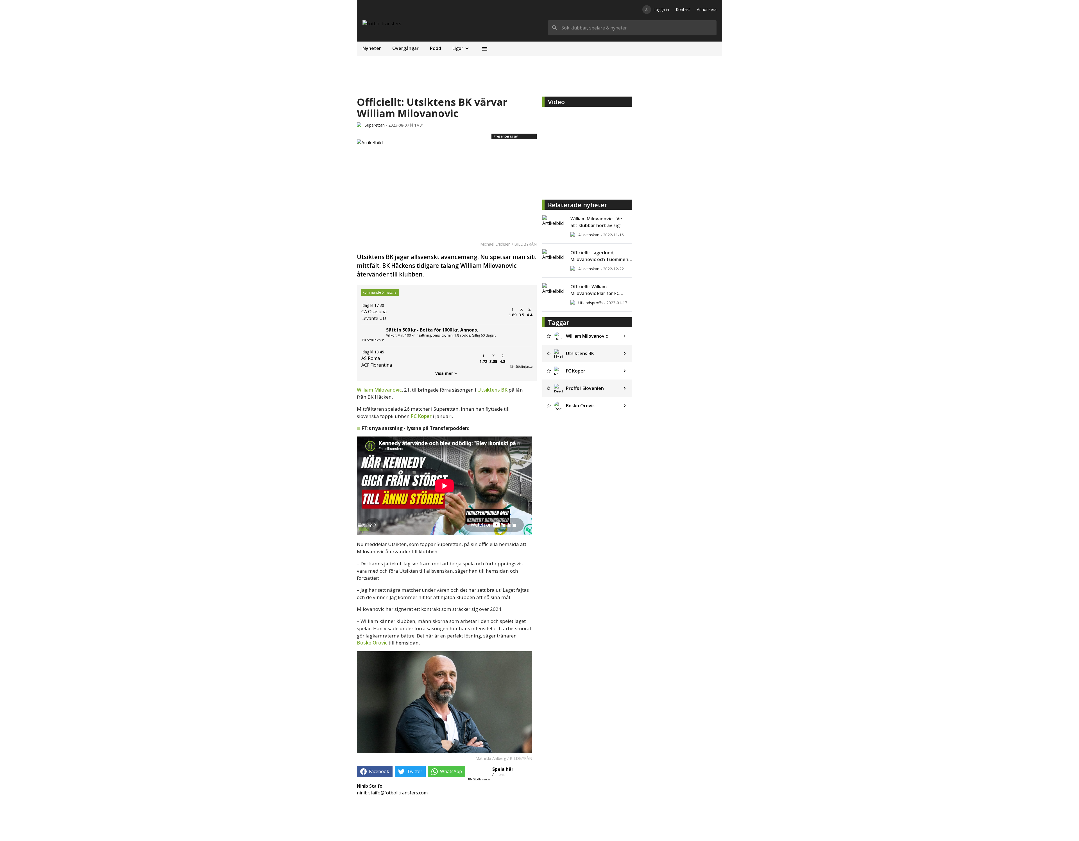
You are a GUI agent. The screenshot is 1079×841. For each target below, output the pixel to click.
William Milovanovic (379, 390)
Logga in (661, 9)
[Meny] (485, 49)
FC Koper (421, 416)
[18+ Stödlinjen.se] (521, 358)
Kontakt (683, 9)
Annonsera (707, 9)
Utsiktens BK (492, 390)
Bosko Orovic (372, 642)
